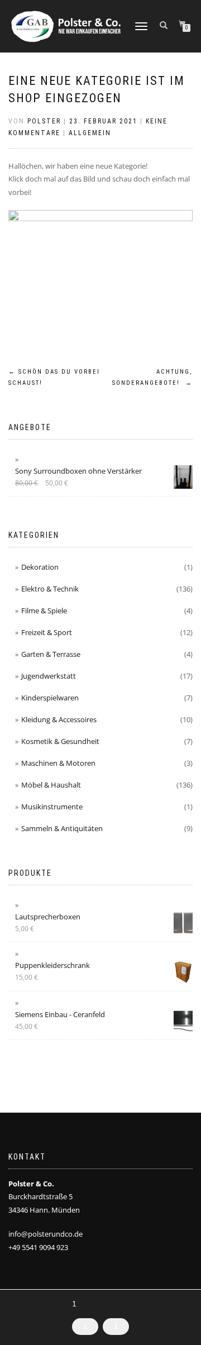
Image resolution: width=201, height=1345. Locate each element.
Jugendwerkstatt (48, 676)
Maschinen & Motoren (58, 763)
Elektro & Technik (50, 589)
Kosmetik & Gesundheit (60, 741)
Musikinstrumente (52, 807)
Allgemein (90, 133)
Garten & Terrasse (50, 654)
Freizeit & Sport (46, 632)
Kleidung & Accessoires (59, 719)
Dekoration (40, 567)
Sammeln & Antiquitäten (62, 828)
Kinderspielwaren (50, 698)
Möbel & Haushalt (51, 785)
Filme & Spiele (44, 610)
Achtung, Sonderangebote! (152, 377)
